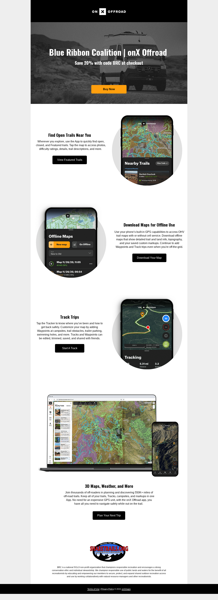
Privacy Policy (107, 589)
